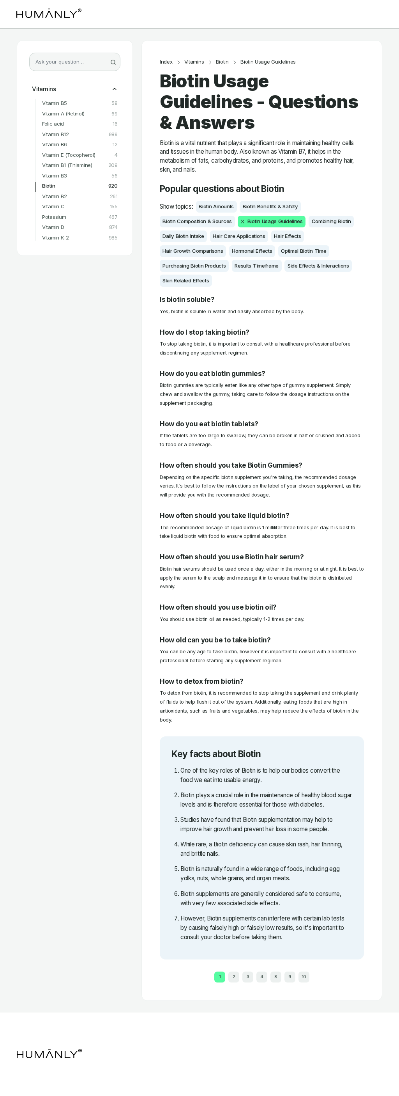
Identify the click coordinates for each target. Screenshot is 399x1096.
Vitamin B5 (80, 103)
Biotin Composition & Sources (197, 221)
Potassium (80, 217)
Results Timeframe (257, 265)
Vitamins (44, 89)
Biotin (80, 186)
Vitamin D (80, 227)
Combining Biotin (331, 221)
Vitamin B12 (80, 134)
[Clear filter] (242, 221)
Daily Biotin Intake (183, 236)
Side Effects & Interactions (318, 265)
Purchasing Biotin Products (194, 265)
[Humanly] (48, 14)
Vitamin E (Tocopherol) (80, 155)
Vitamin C (80, 206)
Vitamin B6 (80, 144)
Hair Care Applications (239, 236)
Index (166, 62)
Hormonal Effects (252, 251)
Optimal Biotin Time (303, 251)
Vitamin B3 (80, 176)
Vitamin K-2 (80, 238)
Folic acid (80, 124)
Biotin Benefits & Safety (270, 206)
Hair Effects (287, 236)
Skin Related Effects (185, 280)
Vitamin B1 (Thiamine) (80, 165)
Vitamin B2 (80, 196)
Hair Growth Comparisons (192, 251)
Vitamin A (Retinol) (80, 114)
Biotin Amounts (216, 206)
